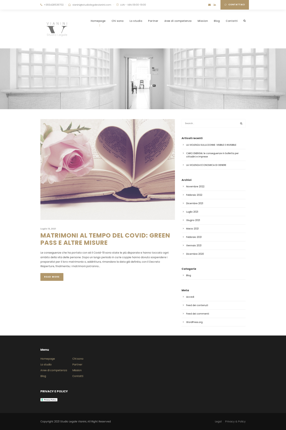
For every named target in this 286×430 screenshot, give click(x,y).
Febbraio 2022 (194, 195)
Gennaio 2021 (193, 245)
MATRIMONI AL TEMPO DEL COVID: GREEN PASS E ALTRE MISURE (105, 239)
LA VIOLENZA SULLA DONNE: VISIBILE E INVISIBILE (211, 145)
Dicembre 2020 (195, 254)
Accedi (190, 297)
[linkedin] (215, 4)
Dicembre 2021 (194, 203)
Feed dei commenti (197, 313)
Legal (218, 421)
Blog (217, 21)
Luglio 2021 (192, 211)
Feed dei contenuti (197, 305)
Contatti (232, 21)
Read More (52, 276)
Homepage (98, 21)
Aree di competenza (178, 21)
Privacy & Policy (235, 421)
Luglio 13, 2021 (48, 228)
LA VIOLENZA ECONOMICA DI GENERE (206, 165)
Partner (153, 21)
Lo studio (136, 21)
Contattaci (236, 4)
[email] (209, 4)
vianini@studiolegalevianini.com (91, 4)
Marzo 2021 (192, 228)
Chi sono (118, 21)
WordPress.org (194, 322)
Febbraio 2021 (194, 237)
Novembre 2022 (195, 186)
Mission (203, 21)
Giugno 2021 (193, 220)
